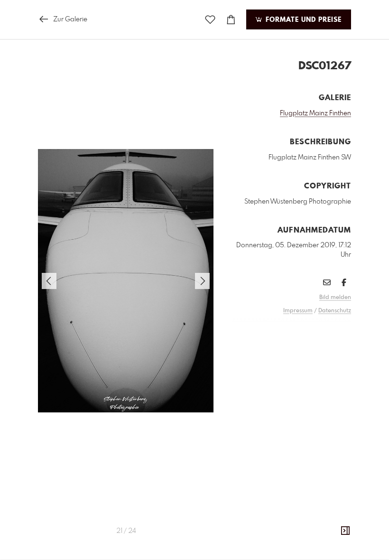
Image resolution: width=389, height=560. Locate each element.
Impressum (298, 311)
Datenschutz (334, 311)
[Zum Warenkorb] (231, 19)
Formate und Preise (302, 20)
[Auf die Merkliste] (210, 19)
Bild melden (335, 297)
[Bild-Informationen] (345, 531)
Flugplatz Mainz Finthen (315, 113)
